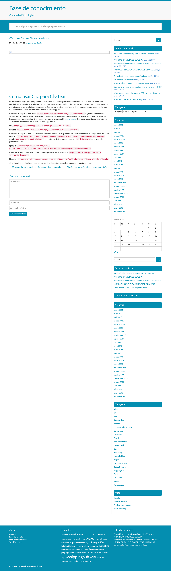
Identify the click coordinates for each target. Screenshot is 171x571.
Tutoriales (118, 478)
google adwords (100, 539)
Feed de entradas (121, 501)
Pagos (116, 460)
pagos (64, 552)
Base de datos (119, 420)
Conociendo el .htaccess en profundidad (130, 76)
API (115, 413)
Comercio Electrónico (123, 427)
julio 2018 (117, 200)
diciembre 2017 (120, 211)
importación (79, 543)
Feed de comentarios (122, 505)
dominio (101, 534)
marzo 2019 (118, 172)
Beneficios (118, 423)
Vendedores (119, 485)
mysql (87, 549)
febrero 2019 (119, 175)
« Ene (116, 252)
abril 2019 (117, 168)
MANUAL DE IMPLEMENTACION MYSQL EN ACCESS (134, 70)
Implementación (120, 441)
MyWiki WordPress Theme (31, 566)
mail (80, 546)
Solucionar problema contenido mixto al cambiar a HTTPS (138, 87)
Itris (115, 449)
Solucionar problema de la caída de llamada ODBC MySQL (137, 63)
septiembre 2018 (121, 193)
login (71, 546)
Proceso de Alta (120, 463)
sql (91, 558)
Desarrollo (118, 434)
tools (103, 558)
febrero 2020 (119, 139)
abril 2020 (118, 132)
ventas (69, 561)
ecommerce (65, 539)
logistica (75, 546)
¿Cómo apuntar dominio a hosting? (128, 99)
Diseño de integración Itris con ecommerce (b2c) (88, 167)
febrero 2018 (119, 204)
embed (72, 539)
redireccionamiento (100, 553)
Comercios (118, 431)
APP (115, 416)
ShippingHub (31, 43)
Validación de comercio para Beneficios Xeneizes (134, 53)
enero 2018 (118, 208)
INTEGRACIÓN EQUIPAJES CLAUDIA (128, 60)
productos (71, 552)
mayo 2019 (118, 164)
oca (102, 550)
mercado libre (78, 550)
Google (117, 438)
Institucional (119, 445)
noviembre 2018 (120, 186)
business (85, 535)
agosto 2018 (119, 197)
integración (97, 542)
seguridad (64, 558)
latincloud (65, 546)
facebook (79, 539)
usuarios (64, 561)
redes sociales (88, 553)
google (88, 538)
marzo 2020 (119, 136)
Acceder (117, 498)
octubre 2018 (119, 190)
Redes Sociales (120, 467)
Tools (39, 43)
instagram (87, 543)
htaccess (65, 543)
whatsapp (82, 561)
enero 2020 (119, 143)
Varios (116, 481)
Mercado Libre (119, 456)
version (75, 561)
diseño (95, 535)
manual (95, 546)
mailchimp (86, 546)
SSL (94, 557)
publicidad (79, 553)
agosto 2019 (119, 154)
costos (90, 535)
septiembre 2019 (121, 150)
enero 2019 (118, 179)
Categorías (118, 111)
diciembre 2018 (120, 182)
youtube (88, 561)
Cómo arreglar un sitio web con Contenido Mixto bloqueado (35, 167)
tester (99, 558)
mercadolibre (67, 549)
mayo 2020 (118, 128)
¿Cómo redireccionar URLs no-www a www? (131, 83)
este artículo (71, 119)
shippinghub (78, 556)
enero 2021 (118, 125)
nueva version (95, 550)
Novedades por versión (123, 79)
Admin (116, 409)
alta (76, 534)
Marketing (118, 452)
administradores (67, 535)
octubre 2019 (119, 146)
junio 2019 (118, 161)
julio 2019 (117, 157)
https (72, 542)
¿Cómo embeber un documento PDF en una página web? (137, 93)
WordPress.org (120, 508)
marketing (104, 545)
